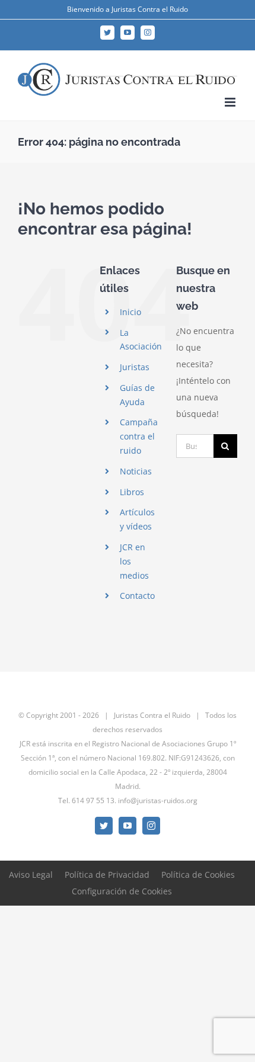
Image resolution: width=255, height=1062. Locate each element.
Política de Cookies (198, 874)
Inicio (130, 311)
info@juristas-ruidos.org (157, 800)
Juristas (134, 367)
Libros (132, 492)
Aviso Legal (31, 874)
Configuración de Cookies (122, 891)
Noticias (136, 471)
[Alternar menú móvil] (231, 102)
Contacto (137, 595)
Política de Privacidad (107, 874)
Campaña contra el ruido (139, 436)
